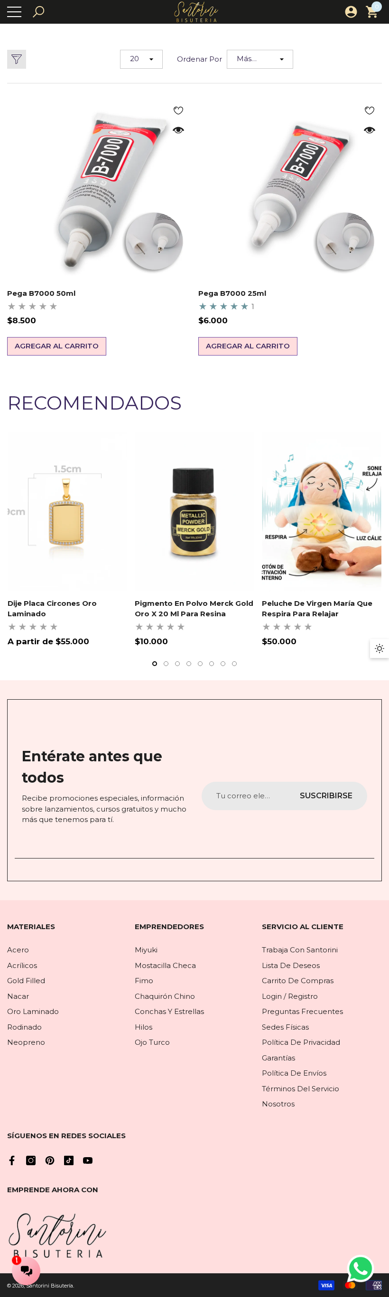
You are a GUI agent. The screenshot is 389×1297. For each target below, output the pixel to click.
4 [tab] (188, 663)
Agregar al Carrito (57, 345)
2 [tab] (166, 663)
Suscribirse (326, 795)
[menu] (14, 12)
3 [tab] (177, 663)
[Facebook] (12, 1160)
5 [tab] (200, 663)
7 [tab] (223, 663)
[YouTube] (88, 1160)
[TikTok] (69, 1160)
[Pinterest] (50, 1160)
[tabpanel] (67, 540)
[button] (38, 12)
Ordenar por (199, 59)
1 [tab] (154, 663)
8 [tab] (234, 663)
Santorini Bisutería (49, 1285)
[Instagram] (31, 1160)
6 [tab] (211, 663)
